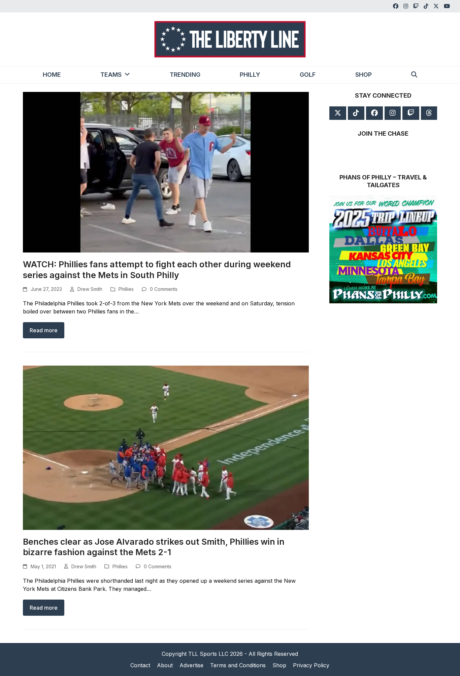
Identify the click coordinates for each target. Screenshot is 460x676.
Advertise (191, 665)
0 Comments (163, 289)
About (165, 665)
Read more (44, 330)
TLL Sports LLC (208, 653)
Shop (279, 665)
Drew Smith (89, 289)
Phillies (126, 289)
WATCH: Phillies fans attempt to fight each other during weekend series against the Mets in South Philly (157, 269)
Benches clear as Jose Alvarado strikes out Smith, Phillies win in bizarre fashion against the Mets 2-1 (154, 547)
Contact (140, 665)
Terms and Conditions (238, 665)
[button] (414, 74)
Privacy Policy (311, 665)
